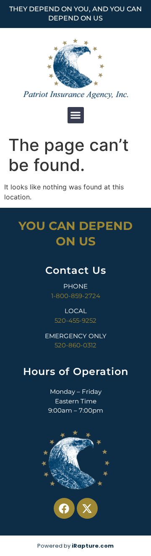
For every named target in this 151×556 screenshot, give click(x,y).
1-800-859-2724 (75, 296)
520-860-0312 (75, 345)
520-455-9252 (75, 320)
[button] (76, 115)
